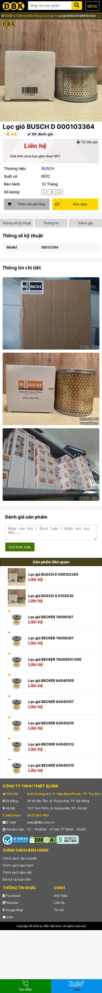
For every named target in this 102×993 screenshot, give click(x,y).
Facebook (13, 896)
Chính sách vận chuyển (20, 858)
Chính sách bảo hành (18, 865)
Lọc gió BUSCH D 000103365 (53, 574)
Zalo (9, 917)
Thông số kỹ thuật (16, 223)
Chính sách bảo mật (17, 872)
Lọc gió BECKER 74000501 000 (54, 659)
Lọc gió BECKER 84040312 (51, 744)
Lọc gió (49, 15)
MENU (92, 6)
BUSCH (48, 168)
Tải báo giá (89, 142)
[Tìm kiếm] (76, 4)
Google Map (13, 910)
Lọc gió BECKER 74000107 (50, 617)
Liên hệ (59, 903)
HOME (8, 15)
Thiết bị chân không (28, 15)
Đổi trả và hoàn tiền (17, 879)
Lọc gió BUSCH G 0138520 (50, 596)
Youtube (11, 903)
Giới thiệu (61, 896)
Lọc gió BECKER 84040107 (51, 702)
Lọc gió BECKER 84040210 (51, 723)
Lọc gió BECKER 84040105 (51, 680)
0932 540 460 (38, 815)
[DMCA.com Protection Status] (43, 839)
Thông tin (51, 223)
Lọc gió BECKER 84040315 (51, 765)
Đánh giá (86, 223)
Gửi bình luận (20, 547)
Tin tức (59, 910)
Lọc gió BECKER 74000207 (51, 638)
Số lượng (11, 192)
